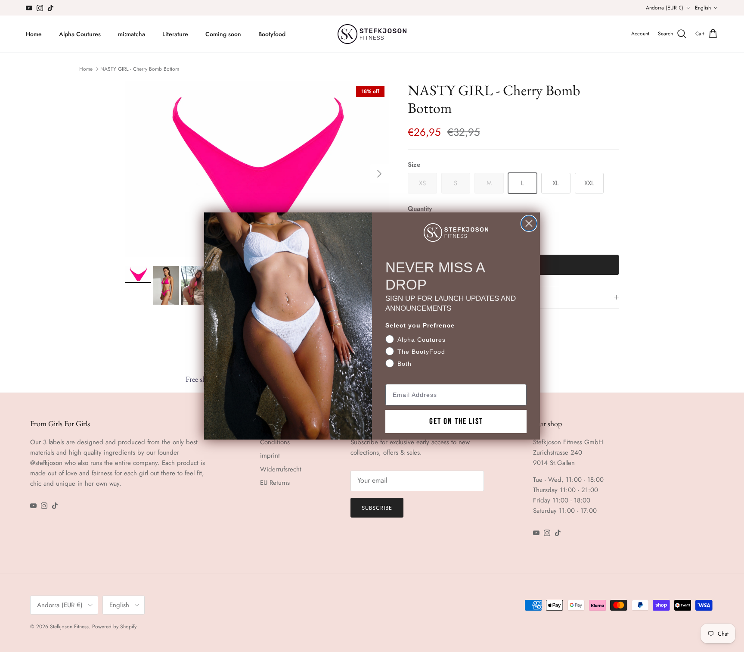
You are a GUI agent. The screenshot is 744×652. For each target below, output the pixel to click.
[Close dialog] (528, 223)
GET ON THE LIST (456, 421)
